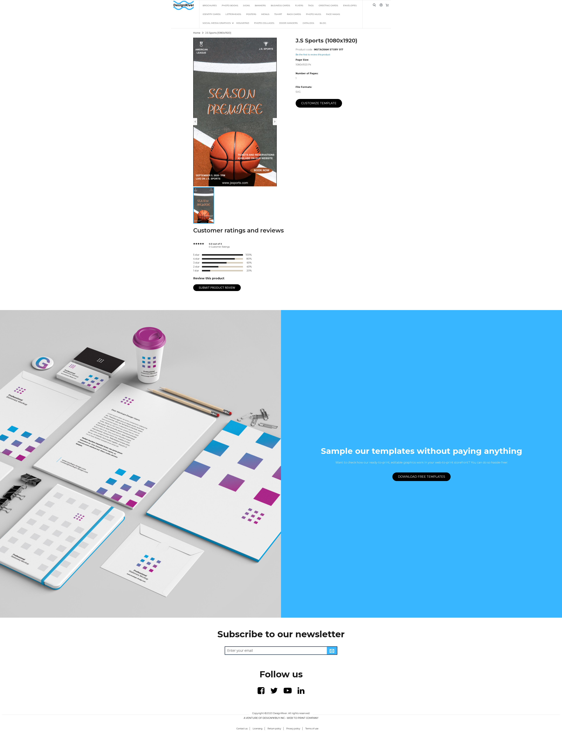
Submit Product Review (217, 288)
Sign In (381, 4)
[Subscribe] (332, 651)
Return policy (274, 728)
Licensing (257, 728)
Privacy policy (293, 728)
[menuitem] (209, 5)
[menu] (280, 14)
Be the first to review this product (313, 54)
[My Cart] (387, 4)
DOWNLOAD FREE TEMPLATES (421, 476)
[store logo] (186, 5)
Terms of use (311, 728)
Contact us (241, 728)
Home (196, 32)
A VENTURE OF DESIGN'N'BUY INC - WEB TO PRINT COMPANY (281, 718)
